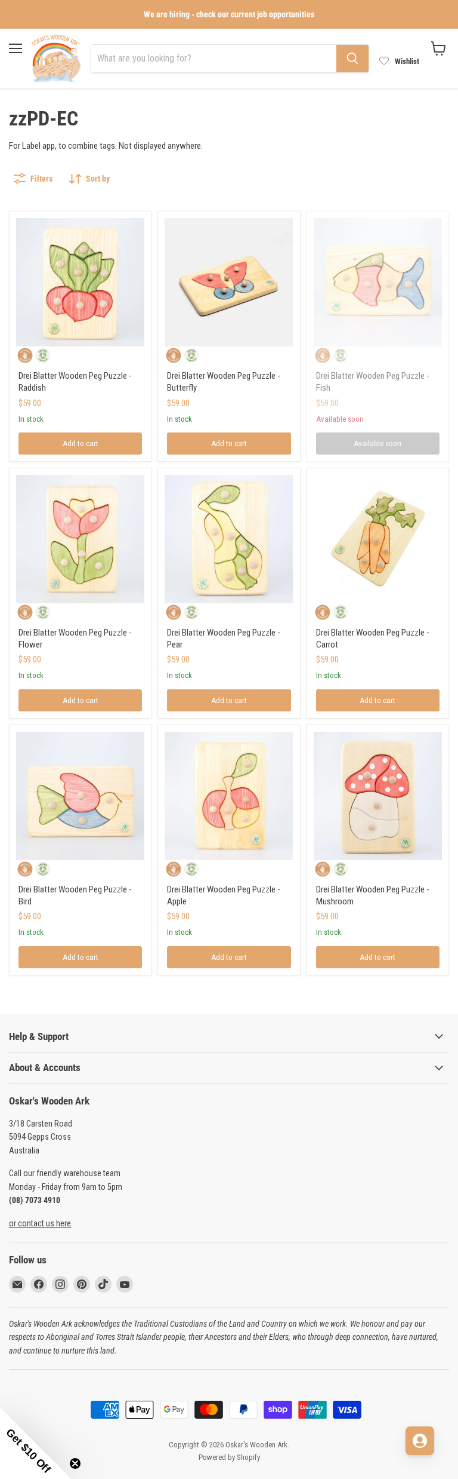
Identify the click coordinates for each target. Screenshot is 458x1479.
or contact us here (40, 1223)
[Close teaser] (75, 1463)
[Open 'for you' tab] (420, 1440)
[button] (36, 1443)
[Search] (352, 58)
